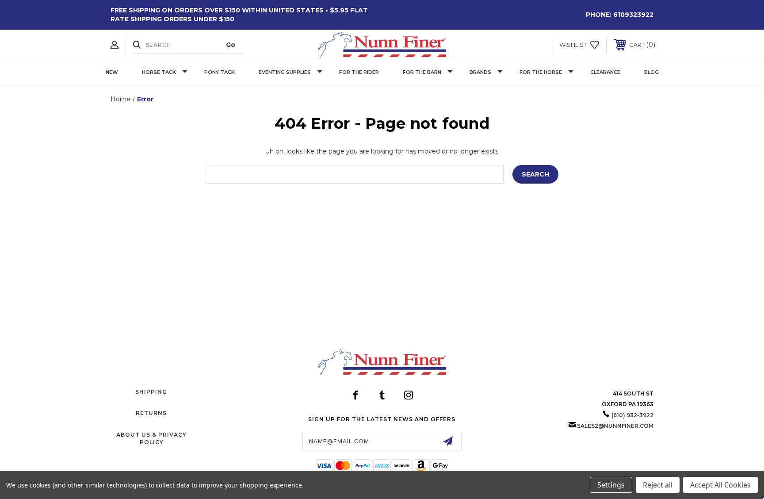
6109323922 (633, 15)
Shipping (151, 391)
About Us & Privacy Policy (151, 438)
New (112, 72)
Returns (151, 413)
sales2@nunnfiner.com (615, 425)
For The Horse (541, 72)
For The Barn (422, 72)
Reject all (657, 485)
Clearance (605, 72)
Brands (480, 72)
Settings (611, 485)
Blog (651, 72)
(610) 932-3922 (632, 415)
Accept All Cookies (720, 485)
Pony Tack (219, 72)
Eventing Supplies (285, 72)
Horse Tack (159, 72)
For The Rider (359, 72)
